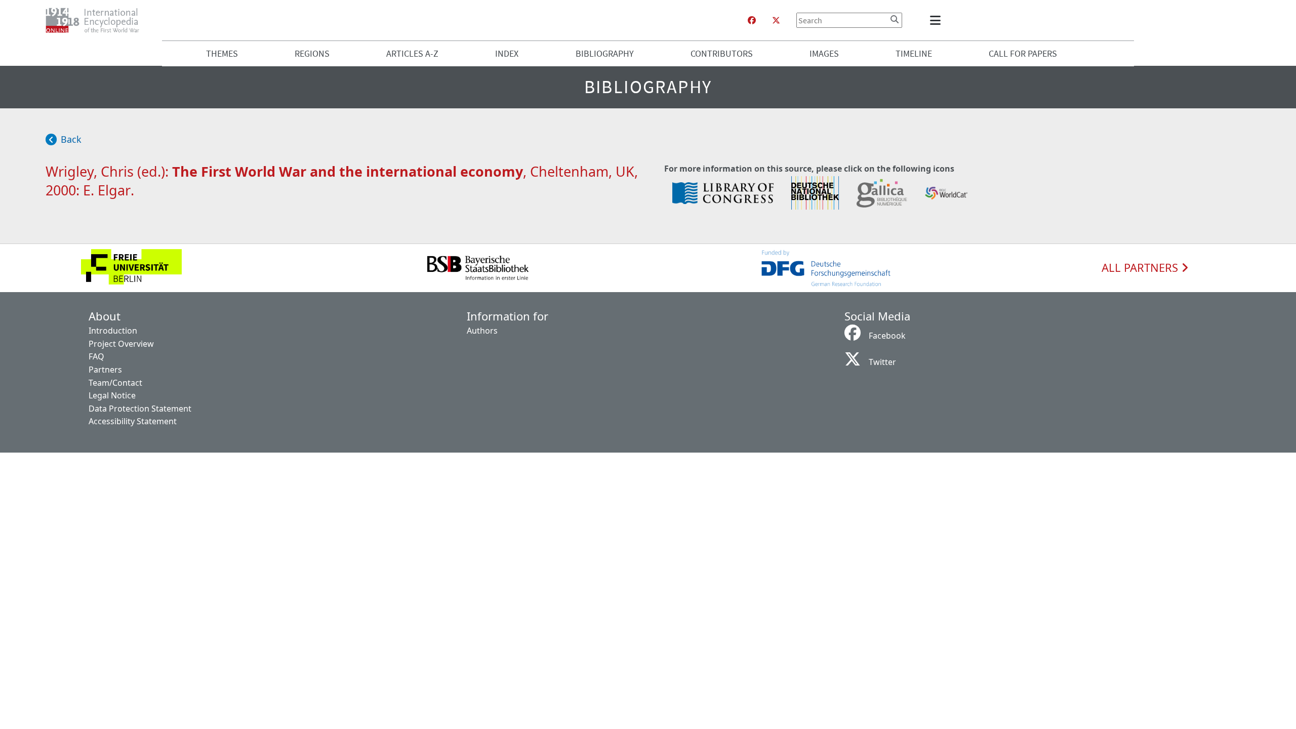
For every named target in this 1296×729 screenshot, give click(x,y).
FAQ (96, 356)
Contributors (722, 53)
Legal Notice (112, 395)
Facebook (887, 335)
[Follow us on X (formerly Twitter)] (776, 20)
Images (824, 53)
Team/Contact (115, 382)
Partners (105, 369)
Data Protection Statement (140, 408)
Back (71, 139)
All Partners (1141, 267)
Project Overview (121, 343)
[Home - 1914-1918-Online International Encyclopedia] (96, 20)
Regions (312, 53)
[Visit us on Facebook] (752, 20)
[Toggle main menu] (937, 20)
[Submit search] (894, 19)
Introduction (113, 330)
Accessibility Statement (133, 421)
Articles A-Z (412, 53)
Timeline (914, 53)
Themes (222, 53)
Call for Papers (1023, 53)
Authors (482, 330)
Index (506, 53)
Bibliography (605, 53)
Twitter (882, 362)
